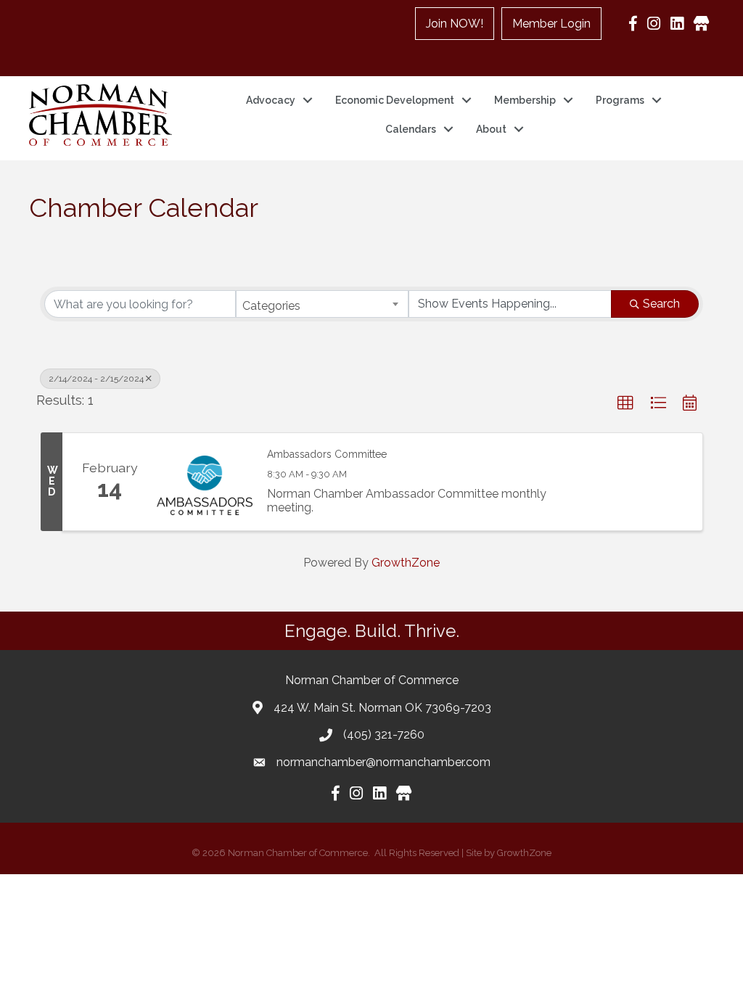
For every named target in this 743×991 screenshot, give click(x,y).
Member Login (551, 23)
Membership (525, 100)
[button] (625, 403)
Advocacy (270, 100)
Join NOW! (454, 23)
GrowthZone (406, 562)
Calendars (410, 129)
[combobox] (322, 304)
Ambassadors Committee (327, 454)
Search (661, 304)
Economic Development (394, 100)
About (491, 129)
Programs (620, 100)
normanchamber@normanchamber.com (383, 762)
